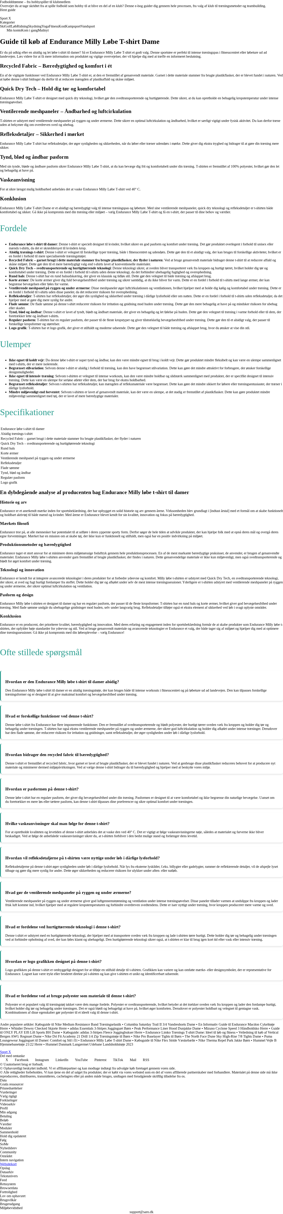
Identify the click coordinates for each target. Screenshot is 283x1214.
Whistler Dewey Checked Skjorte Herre (39, 1028)
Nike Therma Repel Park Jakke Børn (224, 1040)
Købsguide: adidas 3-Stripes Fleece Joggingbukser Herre (102, 1032)
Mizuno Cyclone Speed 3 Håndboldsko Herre (236, 1028)
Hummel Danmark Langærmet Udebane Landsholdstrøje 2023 (89, 1044)
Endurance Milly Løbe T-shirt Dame (105, 1040)
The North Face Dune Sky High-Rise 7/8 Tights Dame (223, 1036)
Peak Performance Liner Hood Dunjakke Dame (167, 1028)
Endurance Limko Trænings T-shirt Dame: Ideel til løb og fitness (190, 1032)
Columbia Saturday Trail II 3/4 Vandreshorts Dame (159, 1024)
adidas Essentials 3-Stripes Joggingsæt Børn (100, 1028)
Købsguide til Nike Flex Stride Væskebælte (164, 1040)
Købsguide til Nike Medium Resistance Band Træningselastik (78, 1024)
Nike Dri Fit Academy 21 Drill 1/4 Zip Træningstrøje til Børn (87, 1036)
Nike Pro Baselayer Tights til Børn (157, 1036)
